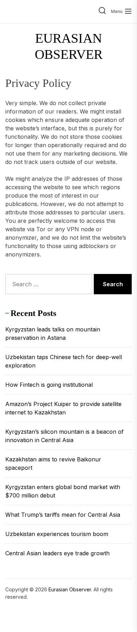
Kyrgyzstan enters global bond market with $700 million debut (62, 491)
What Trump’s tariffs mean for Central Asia (62, 514)
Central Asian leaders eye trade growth (57, 553)
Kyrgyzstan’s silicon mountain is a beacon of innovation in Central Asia (64, 436)
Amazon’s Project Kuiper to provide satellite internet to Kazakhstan (63, 408)
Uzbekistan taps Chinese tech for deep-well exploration (63, 361)
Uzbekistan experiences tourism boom (56, 533)
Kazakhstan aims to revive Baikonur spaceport (53, 463)
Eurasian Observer (69, 46)
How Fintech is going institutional (49, 384)
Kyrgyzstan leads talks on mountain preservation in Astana (52, 333)
